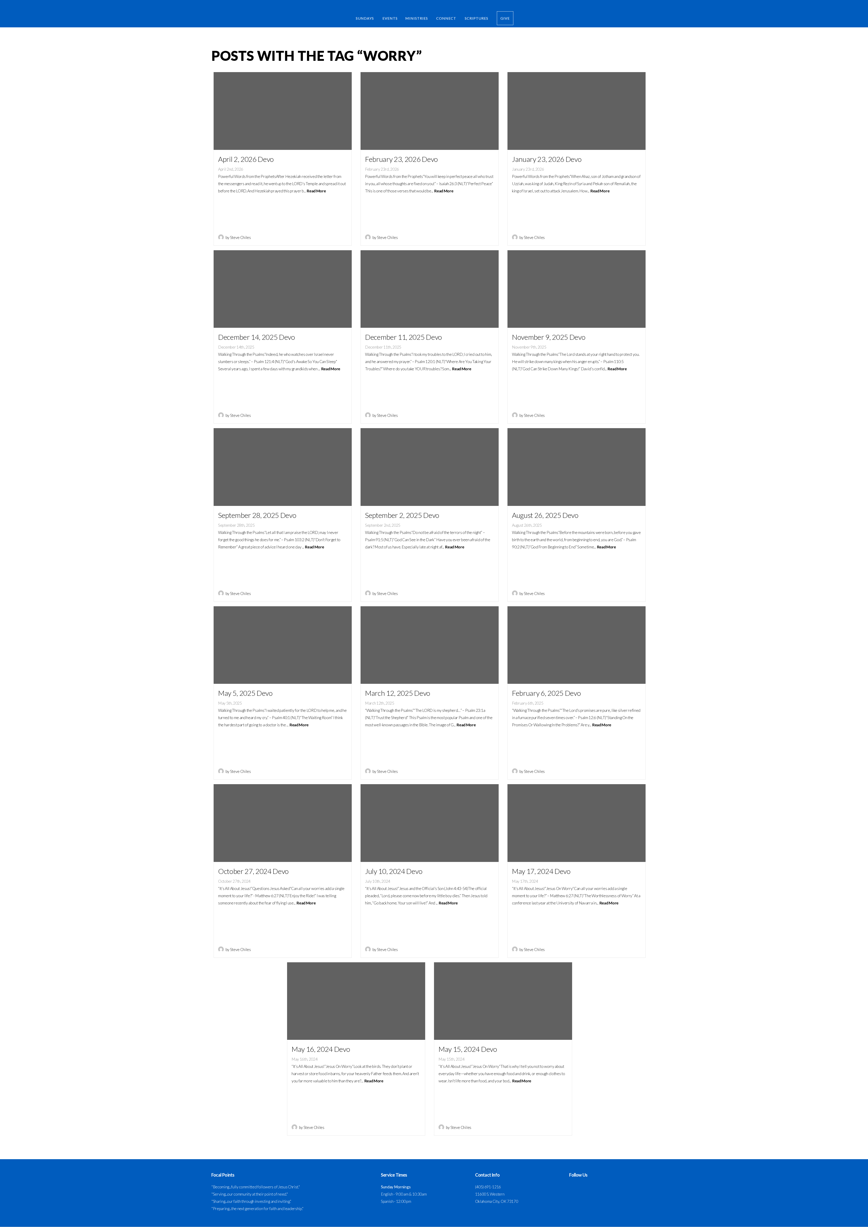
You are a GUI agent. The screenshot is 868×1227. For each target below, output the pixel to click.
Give (505, 18)
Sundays (365, 18)
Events (390, 18)
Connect (446, 18)
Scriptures (477, 18)
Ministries (417, 18)
